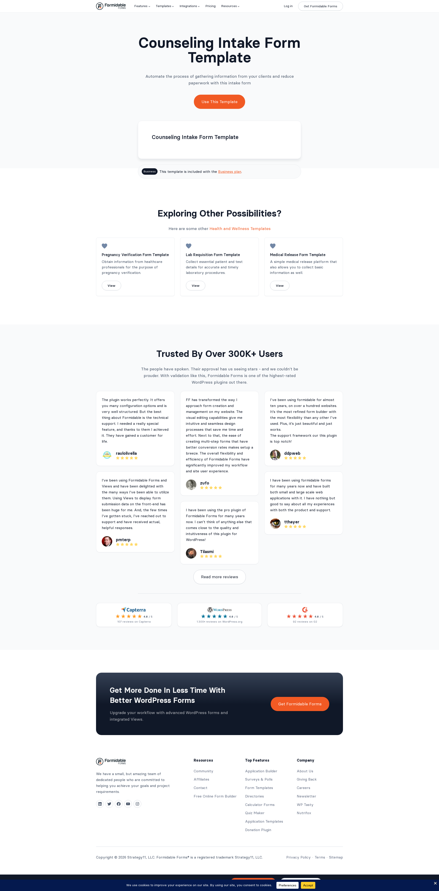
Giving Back (307, 779)
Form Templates (259, 787)
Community (203, 771)
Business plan (229, 171)
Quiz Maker (255, 813)
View (111, 286)
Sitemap (336, 857)
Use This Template (219, 101)
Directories (254, 796)
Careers (303, 787)
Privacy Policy (298, 857)
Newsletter (306, 796)
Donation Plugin (258, 829)
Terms (320, 857)
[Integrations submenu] (199, 6)
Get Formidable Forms (320, 6)
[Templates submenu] (173, 6)
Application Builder (261, 771)
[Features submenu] (149, 6)
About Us (305, 771)
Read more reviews (219, 576)
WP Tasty (305, 804)
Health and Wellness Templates (240, 228)
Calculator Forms (260, 804)
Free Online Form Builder (215, 796)
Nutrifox (304, 813)
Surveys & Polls (259, 779)
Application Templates (264, 821)
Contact (200, 787)
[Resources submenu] (238, 6)
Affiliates (201, 779)
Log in (288, 6)
